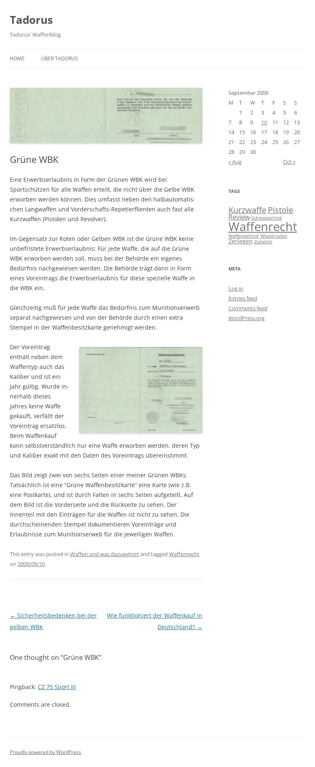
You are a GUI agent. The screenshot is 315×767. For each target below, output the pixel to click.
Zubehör (263, 242)
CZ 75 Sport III (57, 687)
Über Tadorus (59, 58)
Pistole (280, 209)
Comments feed (247, 308)
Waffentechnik (243, 236)
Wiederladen (274, 236)
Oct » (289, 161)
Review (239, 217)
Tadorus (31, 19)
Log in (235, 288)
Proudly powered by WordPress (45, 752)
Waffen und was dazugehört (104, 554)
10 (264, 122)
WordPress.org (246, 318)
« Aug (235, 161)
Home (17, 58)
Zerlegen (240, 241)
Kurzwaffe (247, 209)
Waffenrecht (184, 554)
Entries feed (242, 298)
